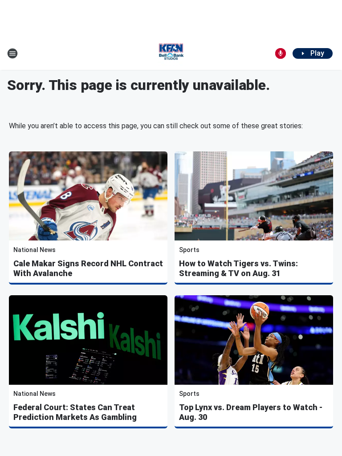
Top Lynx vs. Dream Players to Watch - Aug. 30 (250, 412)
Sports (189, 249)
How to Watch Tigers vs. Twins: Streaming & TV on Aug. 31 (238, 268)
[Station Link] (171, 53)
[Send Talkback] (280, 53)
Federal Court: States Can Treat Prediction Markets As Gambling (75, 412)
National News (34, 249)
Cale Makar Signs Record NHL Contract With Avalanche (88, 268)
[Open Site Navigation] (12, 53)
